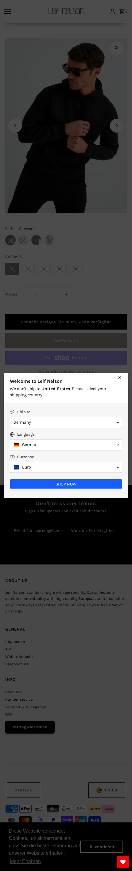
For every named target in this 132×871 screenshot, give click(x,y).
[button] (66, 422)
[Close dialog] (119, 377)
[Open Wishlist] (123, 862)
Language (26, 434)
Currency (25, 456)
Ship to (23, 412)
